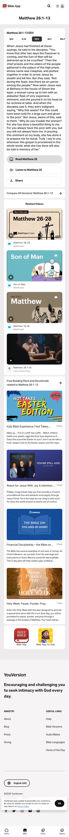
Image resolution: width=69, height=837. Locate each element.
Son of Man (22, 284)
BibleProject (18, 246)
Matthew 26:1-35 (25, 367)
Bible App (21, 644)
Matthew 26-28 (24, 242)
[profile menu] (60, 6)
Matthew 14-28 (24, 325)
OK (59, 803)
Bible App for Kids (45, 644)
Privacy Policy (23, 806)
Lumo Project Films (21, 371)
